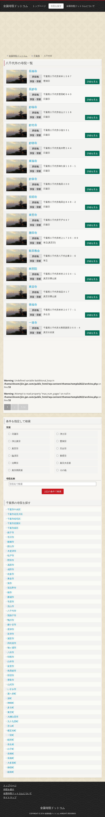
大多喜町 (11, 762)
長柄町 (10, 753)
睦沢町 (10, 739)
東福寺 (33, 161)
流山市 (10, 606)
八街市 (10, 652)
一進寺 (33, 322)
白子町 (10, 748)
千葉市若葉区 (14, 523)
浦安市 (10, 638)
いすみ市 (11, 689)
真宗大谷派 (65, 462)
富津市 (10, 633)
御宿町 (10, 767)
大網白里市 (12, 716)
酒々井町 (11, 693)
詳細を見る (92, 81)
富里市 (10, 666)
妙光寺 (33, 125)
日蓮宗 (15, 433)
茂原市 (10, 564)
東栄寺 (33, 286)
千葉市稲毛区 (14, 518)
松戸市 (10, 555)
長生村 (10, 744)
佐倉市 (10, 573)
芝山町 (10, 725)
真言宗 (15, 448)
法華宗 (15, 462)
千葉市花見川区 (15, 514)
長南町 (10, 758)
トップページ (39, 6)
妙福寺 (33, 107)
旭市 (9, 583)
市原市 (10, 601)
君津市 (10, 629)
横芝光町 (11, 730)
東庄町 (10, 712)
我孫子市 (11, 615)
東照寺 (33, 215)
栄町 (9, 698)
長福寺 (33, 71)
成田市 (10, 569)
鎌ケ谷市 (11, 624)
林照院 (33, 268)
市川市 (10, 537)
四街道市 (11, 643)
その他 (63, 470)
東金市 (10, 578)
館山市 (10, 546)
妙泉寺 (33, 179)
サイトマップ (9, 797)
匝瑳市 (10, 675)
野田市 (10, 560)
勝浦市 (10, 596)
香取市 (10, 679)
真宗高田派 (17, 470)
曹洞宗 (63, 441)
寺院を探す (56, 6)
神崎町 (10, 702)
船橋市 (10, 541)
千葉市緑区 (12, 527)
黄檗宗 (63, 455)
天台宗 (63, 448)
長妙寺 (33, 89)
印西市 (10, 656)
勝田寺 (33, 233)
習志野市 (11, 587)
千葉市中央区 (14, 509)
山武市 (10, 684)
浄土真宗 (16, 441)
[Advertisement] (52, 32)
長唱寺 (33, 197)
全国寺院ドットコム (15, 6)
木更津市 (11, 550)
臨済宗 (15, 455)
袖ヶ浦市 (11, 647)
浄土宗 (63, 433)
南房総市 (11, 670)
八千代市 (11, 610)
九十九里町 (12, 721)
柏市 (9, 592)
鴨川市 (10, 620)
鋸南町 (10, 771)
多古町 (10, 707)
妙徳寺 (33, 143)
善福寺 (33, 304)
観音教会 (34, 251)
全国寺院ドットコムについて (80, 6)
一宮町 (10, 735)
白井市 (10, 661)
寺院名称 (10, 478)
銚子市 (10, 532)
